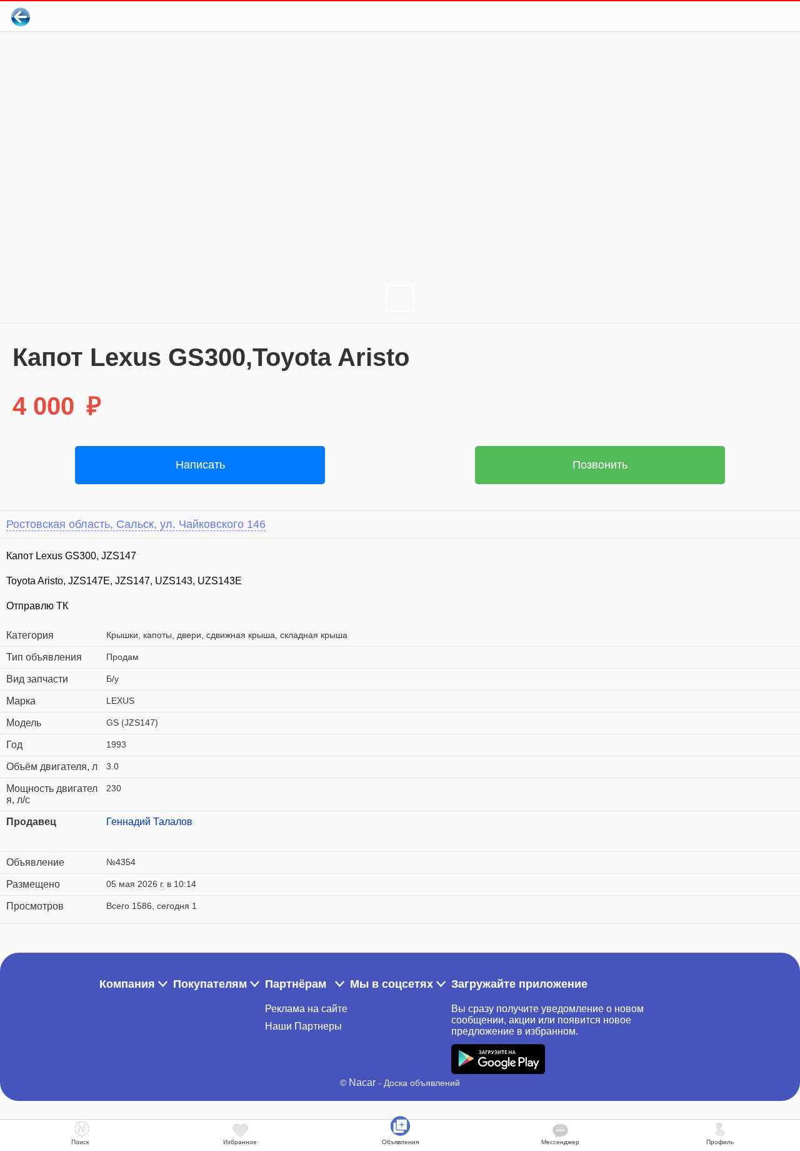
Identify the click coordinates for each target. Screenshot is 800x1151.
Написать (200, 465)
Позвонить (600, 465)
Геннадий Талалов (149, 821)
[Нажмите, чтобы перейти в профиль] (115, 837)
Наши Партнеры (303, 1026)
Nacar (362, 1082)
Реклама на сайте (306, 1008)
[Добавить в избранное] (739, 16)
